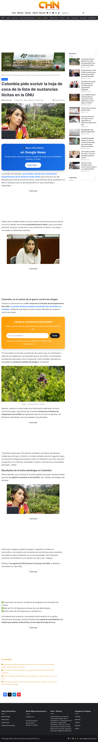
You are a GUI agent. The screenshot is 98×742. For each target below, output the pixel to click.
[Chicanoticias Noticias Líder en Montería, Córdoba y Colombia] (49, 5)
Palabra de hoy (53, 18)
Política (62, 18)
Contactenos (5, 722)
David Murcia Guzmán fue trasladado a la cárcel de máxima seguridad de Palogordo (88, 85)
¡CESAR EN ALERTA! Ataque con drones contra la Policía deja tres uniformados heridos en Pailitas (88, 142)
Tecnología (74, 18)
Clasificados (92, 18)
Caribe (8, 18)
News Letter (5, 719)
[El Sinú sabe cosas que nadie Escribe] (74, 110)
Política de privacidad (8, 725)
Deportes (15, 18)
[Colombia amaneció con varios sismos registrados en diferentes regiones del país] (74, 119)
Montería (20, 13)
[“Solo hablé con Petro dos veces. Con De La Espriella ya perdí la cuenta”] (74, 154)
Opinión (45, 18)
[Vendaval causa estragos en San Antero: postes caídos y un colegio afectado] (74, 165)
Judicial (35, 13)
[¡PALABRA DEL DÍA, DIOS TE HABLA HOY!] (74, 132)
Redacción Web (7, 100)
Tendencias (83, 18)
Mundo (39, 18)
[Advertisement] (49, 36)
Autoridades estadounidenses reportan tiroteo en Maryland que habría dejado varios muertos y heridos (28, 665)
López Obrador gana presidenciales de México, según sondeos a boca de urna (29, 677)
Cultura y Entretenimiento (27, 18)
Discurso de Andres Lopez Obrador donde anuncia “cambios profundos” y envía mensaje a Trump (29, 683)
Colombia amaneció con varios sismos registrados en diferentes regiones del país (88, 120)
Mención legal (5, 716)
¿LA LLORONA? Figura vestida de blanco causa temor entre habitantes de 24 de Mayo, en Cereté (88, 99)
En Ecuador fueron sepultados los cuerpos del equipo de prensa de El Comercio (27, 671)
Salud (68, 18)
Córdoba (28, 13)
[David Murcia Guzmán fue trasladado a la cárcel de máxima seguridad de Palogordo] (74, 84)
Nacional (42, 13)
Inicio (14, 13)
